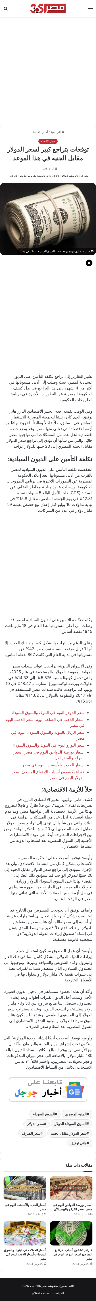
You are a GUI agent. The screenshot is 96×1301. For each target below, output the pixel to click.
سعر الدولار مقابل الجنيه (69, 1133)
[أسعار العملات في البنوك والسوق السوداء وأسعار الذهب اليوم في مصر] (25, 1233)
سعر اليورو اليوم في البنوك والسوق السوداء (49, 745)
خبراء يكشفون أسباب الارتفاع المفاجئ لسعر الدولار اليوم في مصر (72, 1254)
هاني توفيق (79, 1143)
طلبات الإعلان (40, 1293)
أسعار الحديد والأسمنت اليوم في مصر (53, 765)
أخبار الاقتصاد (40, 132)
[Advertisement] (48, 68)
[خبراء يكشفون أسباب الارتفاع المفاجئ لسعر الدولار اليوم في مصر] (71, 1233)
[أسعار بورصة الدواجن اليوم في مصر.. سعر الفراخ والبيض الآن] (71, 1188)
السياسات (58, 1293)
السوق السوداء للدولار (70, 1123)
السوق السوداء (44, 1114)
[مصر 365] (48, 8)
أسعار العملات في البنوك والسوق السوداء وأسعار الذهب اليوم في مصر (25, 1254)
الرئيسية (56, 132)
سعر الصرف (31, 1133)
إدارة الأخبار (47, 168)
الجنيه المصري (76, 1114)
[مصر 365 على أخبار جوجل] (48, 1089)
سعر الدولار (35, 1123)
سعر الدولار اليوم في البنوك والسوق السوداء (48, 712)
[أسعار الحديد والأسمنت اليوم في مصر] (25, 1188)
